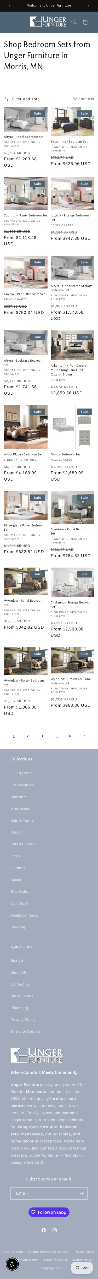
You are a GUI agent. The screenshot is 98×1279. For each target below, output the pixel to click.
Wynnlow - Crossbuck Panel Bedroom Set (71, 681)
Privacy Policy (22, 1019)
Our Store (19, 903)
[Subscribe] (81, 1193)
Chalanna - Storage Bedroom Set (72, 605)
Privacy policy (84, 1251)
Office (15, 856)
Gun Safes (19, 891)
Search (16, 960)
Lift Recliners (22, 785)
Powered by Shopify (54, 1251)
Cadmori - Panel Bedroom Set (25, 215)
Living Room (21, 773)
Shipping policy (51, 1268)
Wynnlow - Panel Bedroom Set (23, 603)
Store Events (21, 996)
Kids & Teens (22, 820)
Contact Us (20, 984)
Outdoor (17, 868)
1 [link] (14, 736)
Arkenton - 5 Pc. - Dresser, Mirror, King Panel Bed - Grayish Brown (70, 370)
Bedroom (18, 797)
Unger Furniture (27, 1251)
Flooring (17, 927)
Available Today (24, 915)
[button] (10, 22)
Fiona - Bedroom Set (65, 454)
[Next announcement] (88, 6)
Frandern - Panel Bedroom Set (70, 531)
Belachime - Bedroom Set (69, 141)
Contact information (24, 1259)
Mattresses (20, 809)
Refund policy (83, 1259)
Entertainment (23, 844)
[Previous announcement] (9, 6)
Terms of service (56, 1259)
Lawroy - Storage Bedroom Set (70, 218)
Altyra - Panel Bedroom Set (24, 137)
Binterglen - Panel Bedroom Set (24, 528)
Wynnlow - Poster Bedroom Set (24, 683)
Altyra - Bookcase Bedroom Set (24, 363)
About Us (18, 972)
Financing (19, 1008)
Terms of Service (25, 1031)
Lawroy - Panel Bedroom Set (24, 294)
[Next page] (84, 736)
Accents (17, 880)
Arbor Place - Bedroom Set (23, 454)
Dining (16, 832)
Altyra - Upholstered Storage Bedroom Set (72, 288)
